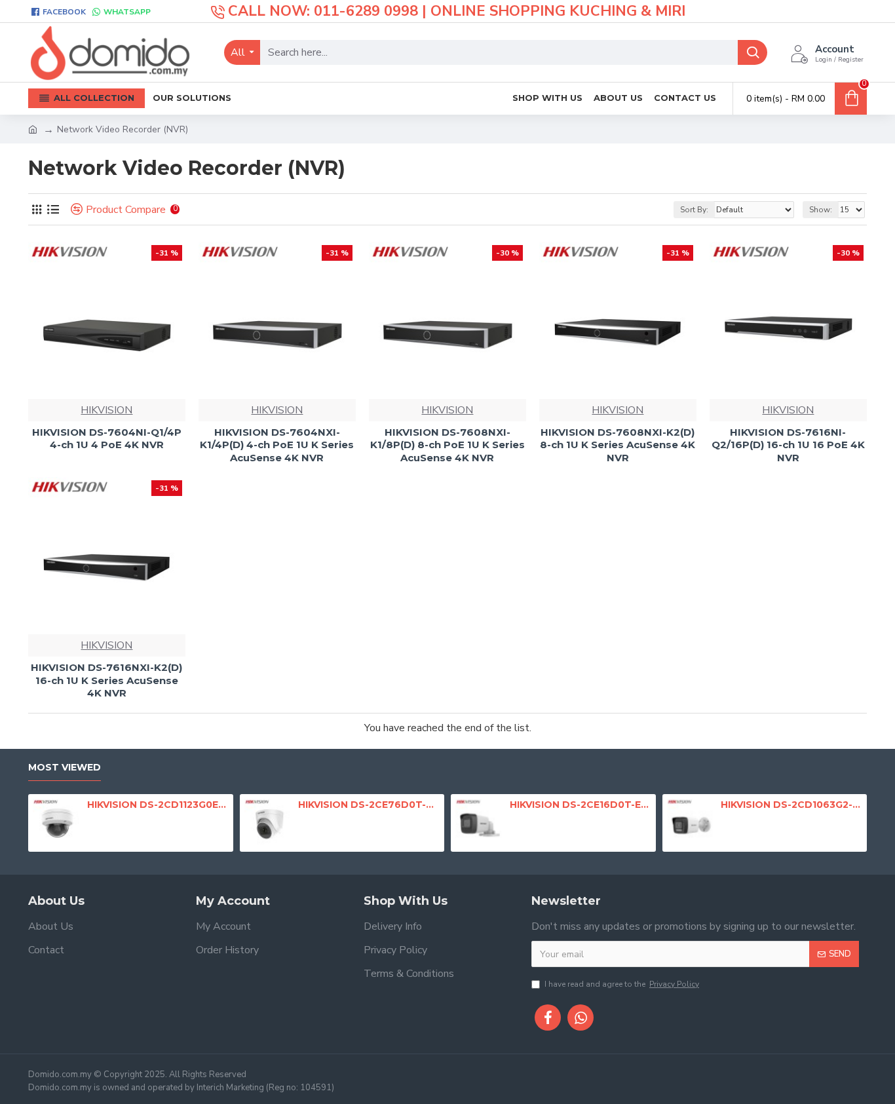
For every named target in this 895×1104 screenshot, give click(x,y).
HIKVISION (106, 410)
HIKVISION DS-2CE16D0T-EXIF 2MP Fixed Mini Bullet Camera (580, 804)
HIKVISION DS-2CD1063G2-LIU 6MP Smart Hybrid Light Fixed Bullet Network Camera (791, 804)
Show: (820, 209)
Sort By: (694, 209)
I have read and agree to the (621, 984)
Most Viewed (64, 767)
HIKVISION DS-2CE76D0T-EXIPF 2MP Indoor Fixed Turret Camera (369, 804)
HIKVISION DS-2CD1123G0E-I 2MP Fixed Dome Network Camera (158, 804)
